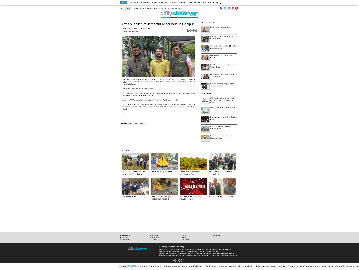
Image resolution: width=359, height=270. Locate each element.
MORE (211, 3)
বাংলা (122, 8)
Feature (197, 3)
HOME (123, 3)
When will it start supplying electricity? (223, 107)
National (154, 3)
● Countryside (124, 240)
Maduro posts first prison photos (220, 27)
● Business (154, 235)
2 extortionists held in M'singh (134, 196)
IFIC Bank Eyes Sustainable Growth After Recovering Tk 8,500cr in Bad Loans (222, 100)
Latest (136, 3)
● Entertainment (216, 235)
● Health (183, 237)
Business (173, 3)
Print (130, 3)
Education (182, 3)
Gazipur (133, 84)
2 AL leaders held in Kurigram (221, 196)
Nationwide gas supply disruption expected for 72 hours (173, 266)
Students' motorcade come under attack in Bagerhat (305, 266)
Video (204, 3)
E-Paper (128, 8)
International (145, 3)
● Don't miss (184, 240)
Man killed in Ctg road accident (163, 172)
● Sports (153, 240)
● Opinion (183, 235)
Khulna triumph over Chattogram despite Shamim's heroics (264, 266)
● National (123, 237)
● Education (154, 237)
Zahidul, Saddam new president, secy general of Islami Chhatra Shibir (218, 266)
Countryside (163, 3)
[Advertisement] (178, 216)
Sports (190, 3)
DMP (124, 82)
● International (125, 235)
